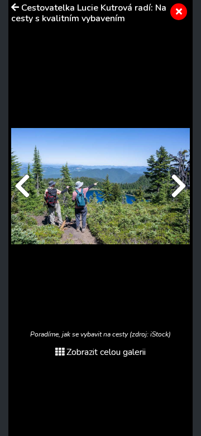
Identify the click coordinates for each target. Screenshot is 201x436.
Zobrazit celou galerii (106, 352)
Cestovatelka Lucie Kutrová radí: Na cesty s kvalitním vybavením (88, 13)
